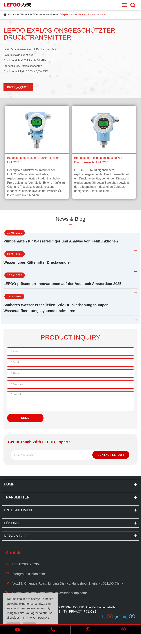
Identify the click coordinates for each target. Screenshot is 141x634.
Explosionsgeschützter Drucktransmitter (84, 14)
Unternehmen (18, 510)
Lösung (11, 523)
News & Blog (70, 219)
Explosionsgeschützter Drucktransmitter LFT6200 (33, 160)
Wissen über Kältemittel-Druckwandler (37, 262)
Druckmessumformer (46, 14)
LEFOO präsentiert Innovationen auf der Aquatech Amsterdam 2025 (62, 284)
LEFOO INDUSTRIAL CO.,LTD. (64, 607)
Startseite (13, 14)
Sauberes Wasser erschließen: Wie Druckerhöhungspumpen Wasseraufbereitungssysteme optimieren (56, 308)
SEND (25, 417)
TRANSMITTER (17, 497)
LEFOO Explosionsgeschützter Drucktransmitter (59, 34)
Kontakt (13, 552)
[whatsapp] (88, 629)
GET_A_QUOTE (19, 87)
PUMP (9, 484)
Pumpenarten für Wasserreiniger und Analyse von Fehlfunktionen (60, 241)
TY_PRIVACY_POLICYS (80, 611)
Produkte (26, 14)
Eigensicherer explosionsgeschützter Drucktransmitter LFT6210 (98, 160)
